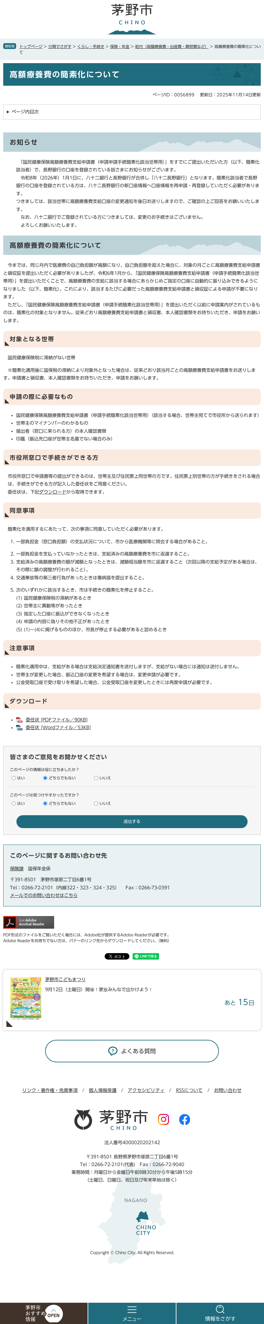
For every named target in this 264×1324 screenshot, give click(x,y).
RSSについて (189, 1090)
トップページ (30, 46)
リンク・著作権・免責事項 (49, 1090)
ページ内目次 (25, 112)
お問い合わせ (228, 1090)
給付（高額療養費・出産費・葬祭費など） (172, 46)
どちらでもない (62, 778)
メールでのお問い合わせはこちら (44, 895)
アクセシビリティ (146, 1090)
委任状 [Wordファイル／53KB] (58, 727)
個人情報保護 (103, 1090)
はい (21, 778)
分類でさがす (59, 46)
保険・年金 (119, 46)
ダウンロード (52, 492)
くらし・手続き (90, 46)
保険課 (17, 868)
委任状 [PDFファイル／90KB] (57, 720)
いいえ (105, 778)
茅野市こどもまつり (65, 979)
